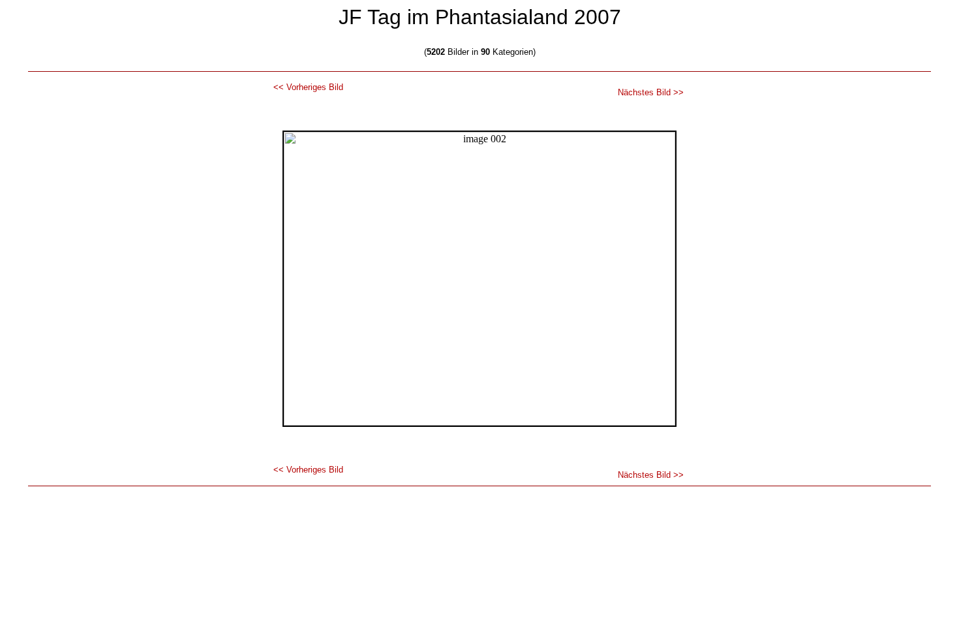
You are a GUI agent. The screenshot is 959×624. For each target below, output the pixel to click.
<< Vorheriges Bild (308, 87)
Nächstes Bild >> (651, 92)
